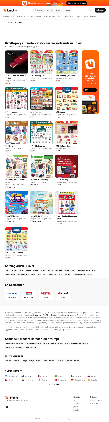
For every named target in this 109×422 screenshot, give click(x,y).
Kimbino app (74, 327)
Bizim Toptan (51, 315)
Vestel (60, 315)
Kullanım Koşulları (52, 419)
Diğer (78, 17)
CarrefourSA (40, 315)
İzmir (38, 361)
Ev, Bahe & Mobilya (34, 17)
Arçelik (66, 315)
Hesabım (101, 10)
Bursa (45, 361)
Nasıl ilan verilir (96, 400)
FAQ (74, 400)
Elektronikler (20, 17)
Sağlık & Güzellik (68, 17)
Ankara (16, 361)
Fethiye (51, 361)
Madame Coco (75, 315)
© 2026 (40, 419)
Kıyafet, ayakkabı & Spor (51, 17)
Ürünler (85, 17)
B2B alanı (94, 403)
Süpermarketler (8, 17)
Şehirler (92, 17)
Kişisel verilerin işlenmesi (67, 419)
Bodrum (69, 361)
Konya (31, 361)
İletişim (76, 403)
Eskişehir (60, 361)
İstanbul (8, 361)
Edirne (76, 361)
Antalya (24, 361)
